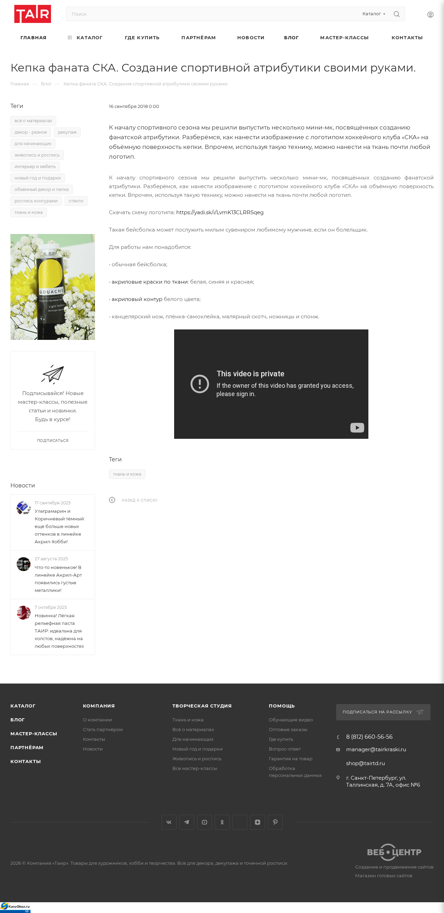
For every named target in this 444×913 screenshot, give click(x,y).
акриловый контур (137, 299)
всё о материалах (33, 120)
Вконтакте (169, 822)
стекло (76, 200)
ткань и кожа (127, 474)
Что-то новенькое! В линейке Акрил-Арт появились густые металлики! (58, 578)
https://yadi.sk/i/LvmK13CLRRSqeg (220, 212)
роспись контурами (36, 200)
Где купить (281, 739)
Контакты (25, 761)
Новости (22, 485)
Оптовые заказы (288, 729)
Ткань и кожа (188, 719)
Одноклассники (222, 822)
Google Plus (239, 822)
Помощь (282, 706)
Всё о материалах (193, 729)
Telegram (186, 822)
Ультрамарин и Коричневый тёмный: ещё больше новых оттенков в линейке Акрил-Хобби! (60, 526)
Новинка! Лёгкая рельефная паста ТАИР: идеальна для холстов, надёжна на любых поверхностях (59, 631)
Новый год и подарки (197, 749)
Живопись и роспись (196, 758)
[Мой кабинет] (430, 15)
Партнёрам (27, 747)
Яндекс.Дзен (257, 822)
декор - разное (31, 132)
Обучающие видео (291, 719)
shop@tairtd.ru (365, 763)
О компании (97, 719)
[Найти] (396, 14)
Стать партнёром (103, 729)
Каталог (23, 706)
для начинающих (33, 143)
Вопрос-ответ (285, 749)
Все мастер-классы (194, 768)
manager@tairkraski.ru (376, 749)
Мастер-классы (33, 733)
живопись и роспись (37, 155)
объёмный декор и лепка (42, 189)
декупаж (67, 132)
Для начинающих (193, 739)
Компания (99, 706)
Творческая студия (202, 706)
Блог (17, 719)
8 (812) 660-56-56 (369, 737)
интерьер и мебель (35, 166)
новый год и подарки (38, 178)
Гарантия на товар (291, 758)
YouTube (204, 822)
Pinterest (275, 822)
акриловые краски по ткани (150, 281)
